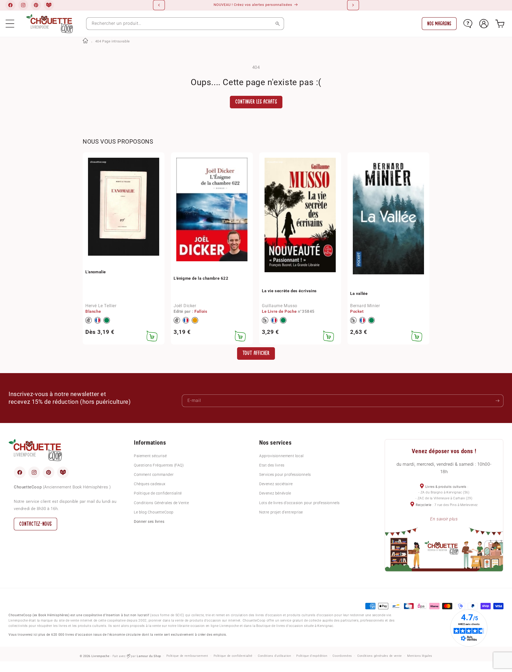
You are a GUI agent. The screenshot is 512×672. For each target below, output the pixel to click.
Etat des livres (272, 465)
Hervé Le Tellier (101, 305)
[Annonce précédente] (159, 5)
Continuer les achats (256, 101)
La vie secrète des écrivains (289, 290)
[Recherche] (278, 24)
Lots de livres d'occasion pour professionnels (299, 503)
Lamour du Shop (149, 656)
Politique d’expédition (311, 656)
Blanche (93, 311)
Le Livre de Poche (279, 311)
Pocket (357, 311)
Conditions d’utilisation (274, 656)
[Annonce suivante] (353, 5)
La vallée (358, 293)
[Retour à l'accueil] (85, 41)
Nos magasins (439, 24)
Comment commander (154, 474)
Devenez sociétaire (276, 484)
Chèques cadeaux (150, 484)
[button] (10, 23)
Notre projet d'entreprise (281, 512)
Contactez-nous (35, 524)
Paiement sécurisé (150, 456)
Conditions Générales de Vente (161, 503)
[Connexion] (484, 23)
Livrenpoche (100, 656)
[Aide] (468, 23)
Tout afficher (256, 353)
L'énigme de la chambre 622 (201, 278)
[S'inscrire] (497, 400)
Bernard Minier (365, 305)
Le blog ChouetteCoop (154, 512)
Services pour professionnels (285, 474)
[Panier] (500, 23)
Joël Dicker (185, 305)
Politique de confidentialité (158, 493)
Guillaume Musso (279, 305)
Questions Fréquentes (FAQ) (159, 465)
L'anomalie (95, 272)
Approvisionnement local (281, 456)
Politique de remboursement (187, 656)
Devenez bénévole (275, 493)
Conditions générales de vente (379, 656)
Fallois (200, 311)
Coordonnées (342, 656)
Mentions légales (419, 656)
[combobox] (185, 24)
